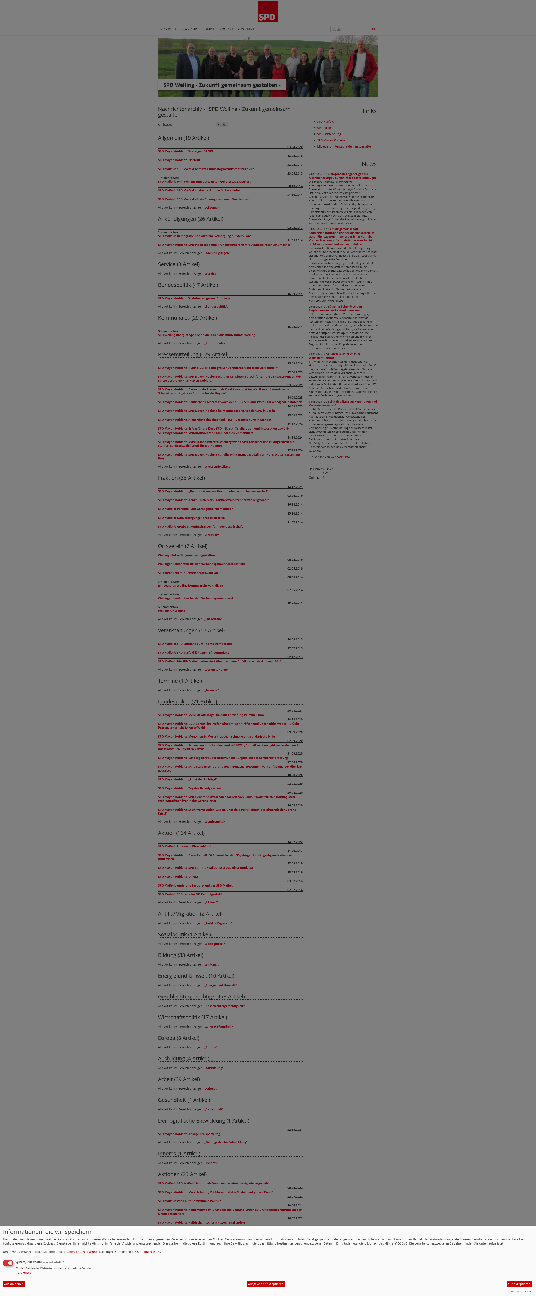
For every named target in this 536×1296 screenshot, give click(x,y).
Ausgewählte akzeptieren (265, 1284)
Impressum (152, 1252)
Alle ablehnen (14, 1284)
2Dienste (23, 1272)
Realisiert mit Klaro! (520, 1291)
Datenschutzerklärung (82, 1252)
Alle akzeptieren (519, 1284)
